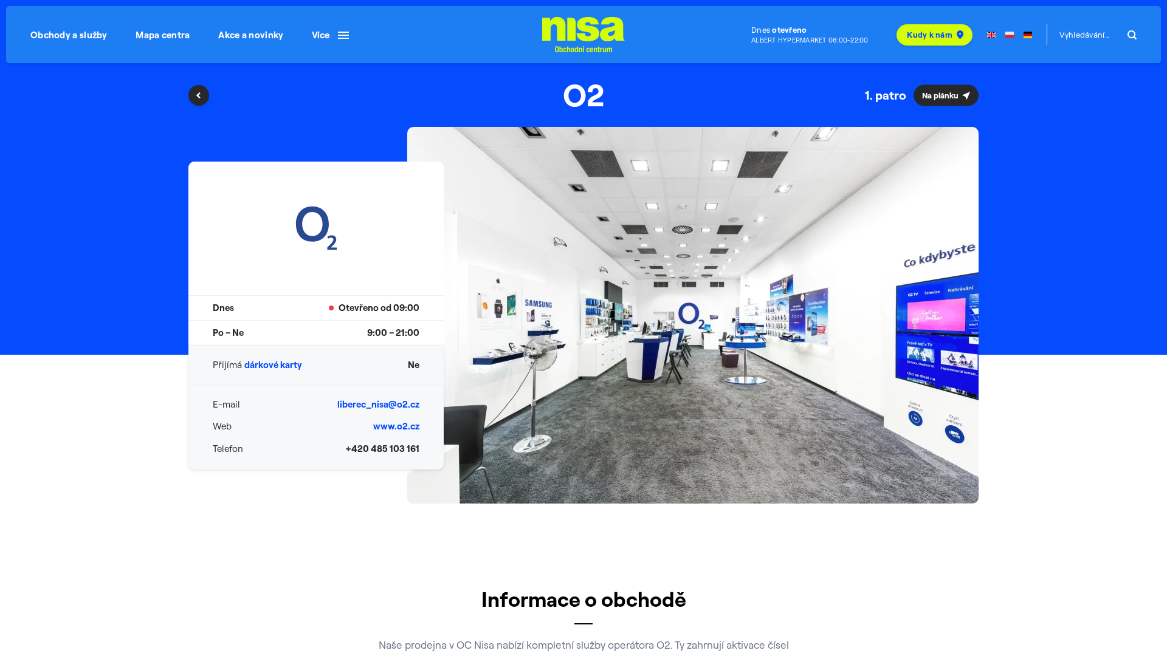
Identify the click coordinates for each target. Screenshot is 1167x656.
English (991, 35)
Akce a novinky (250, 35)
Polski (1009, 35)
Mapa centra (163, 35)
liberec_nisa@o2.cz (378, 404)
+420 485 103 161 (382, 448)
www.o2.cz (396, 426)
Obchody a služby (69, 35)
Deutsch (1027, 35)
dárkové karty (273, 365)
